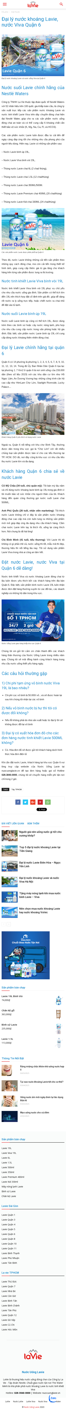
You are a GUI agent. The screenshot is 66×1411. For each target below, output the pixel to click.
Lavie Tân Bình (9, 1262)
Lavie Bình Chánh (11, 1305)
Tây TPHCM (16, 789)
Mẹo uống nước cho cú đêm (34, 1112)
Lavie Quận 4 (8, 1224)
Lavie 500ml (8, 1167)
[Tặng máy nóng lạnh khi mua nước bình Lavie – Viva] (10, 897)
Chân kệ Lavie (9, 1196)
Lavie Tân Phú (9, 1310)
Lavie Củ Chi (8, 1324)
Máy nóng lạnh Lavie (12, 1186)
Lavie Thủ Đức (9, 1281)
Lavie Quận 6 (8, 1234)
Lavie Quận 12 (9, 1315)
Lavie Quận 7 (8, 1286)
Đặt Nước (15, 12)
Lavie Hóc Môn (9, 1329)
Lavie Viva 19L (9, 1152)
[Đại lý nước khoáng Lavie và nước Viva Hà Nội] (10, 881)
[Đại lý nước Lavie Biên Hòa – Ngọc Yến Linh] (10, 866)
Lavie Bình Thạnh (11, 1253)
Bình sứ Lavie (9, 1191)
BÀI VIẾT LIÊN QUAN (13, 823)
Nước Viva (42, 1401)
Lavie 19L (7, 1148)
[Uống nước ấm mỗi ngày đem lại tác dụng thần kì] (10, 1101)
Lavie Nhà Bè (9, 1291)
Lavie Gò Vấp (8, 1319)
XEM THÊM (33, 823)
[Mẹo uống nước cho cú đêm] (10, 1116)
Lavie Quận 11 (9, 1248)
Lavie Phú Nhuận (10, 1258)
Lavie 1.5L (7, 1162)
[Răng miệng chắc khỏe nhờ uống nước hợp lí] (10, 1070)
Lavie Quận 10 (9, 1243)
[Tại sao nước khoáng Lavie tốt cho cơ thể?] (10, 1085)
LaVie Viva (30, 1401)
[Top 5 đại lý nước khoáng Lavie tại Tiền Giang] (10, 850)
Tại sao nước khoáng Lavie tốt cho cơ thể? (41, 1082)
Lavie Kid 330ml (10, 1181)
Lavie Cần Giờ (9, 1295)
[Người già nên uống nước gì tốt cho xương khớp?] (10, 835)
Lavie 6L (6, 1157)
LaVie (5, 12)
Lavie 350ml (8, 1172)
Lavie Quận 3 (8, 1219)
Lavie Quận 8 (8, 1238)
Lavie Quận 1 (8, 1214)
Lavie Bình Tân (9, 1300)
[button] (61, 4)
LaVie (7, 1401)
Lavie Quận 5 (8, 1229)
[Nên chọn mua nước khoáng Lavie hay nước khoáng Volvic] (10, 912)
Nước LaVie (18, 1401)
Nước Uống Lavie (31, 1407)
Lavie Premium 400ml (13, 1176)
